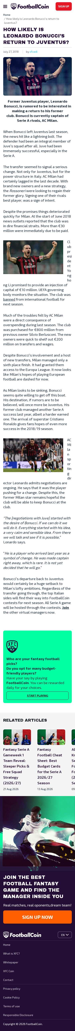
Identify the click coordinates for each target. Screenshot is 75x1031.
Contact (8, 979)
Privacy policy (11, 988)
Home (6, 944)
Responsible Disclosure (18, 1015)
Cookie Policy (11, 997)
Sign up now (37, 917)
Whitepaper (10, 962)
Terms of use (11, 1006)
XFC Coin (8, 971)
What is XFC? (11, 953)
